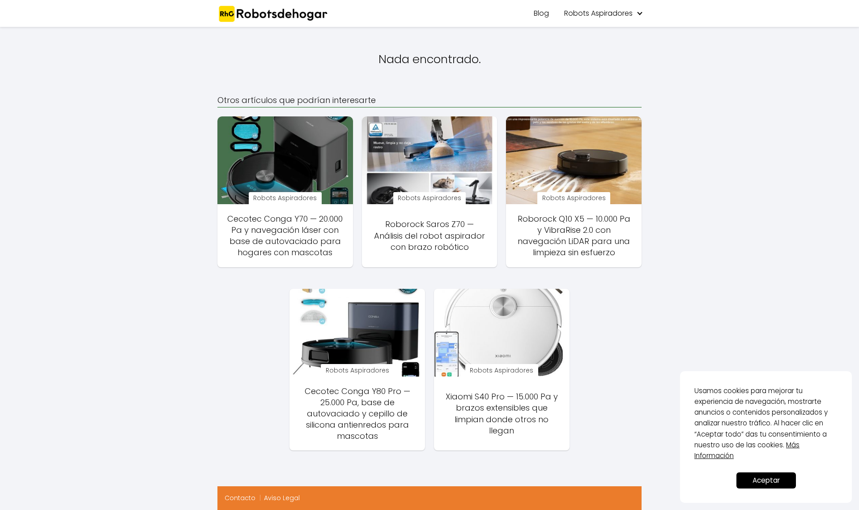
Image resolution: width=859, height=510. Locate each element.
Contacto (240, 497)
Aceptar (766, 480)
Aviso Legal (282, 497)
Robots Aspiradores (598, 13)
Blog (541, 13)
